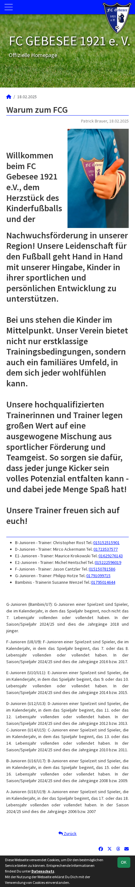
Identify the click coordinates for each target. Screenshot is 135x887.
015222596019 (108, 562)
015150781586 (102, 569)
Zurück (70, 833)
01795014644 (103, 582)
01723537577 (106, 549)
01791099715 (98, 575)
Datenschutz (42, 871)
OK (124, 862)
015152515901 (106, 542)
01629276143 (111, 556)
